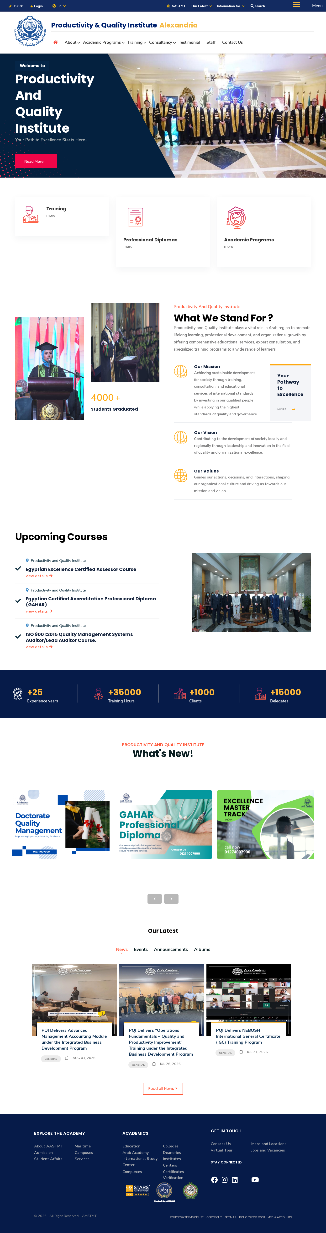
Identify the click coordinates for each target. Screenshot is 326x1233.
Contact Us (232, 42)
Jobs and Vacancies (268, 1150)
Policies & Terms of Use (187, 1217)
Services (82, 1159)
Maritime (83, 1146)
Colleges (171, 1146)
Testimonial (189, 42)
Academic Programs (102, 42)
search (259, 6)
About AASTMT (48, 1146)
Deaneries (172, 1152)
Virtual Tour (221, 1150)
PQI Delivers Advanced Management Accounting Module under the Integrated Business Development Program (74, 1039)
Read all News (161, 1088)
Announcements (171, 950)
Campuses (84, 1152)
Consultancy (160, 42)
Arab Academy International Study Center (140, 1159)
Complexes (132, 1171)
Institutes (172, 1159)
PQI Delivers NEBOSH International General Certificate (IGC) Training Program (248, 1036)
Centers (170, 1165)
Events (141, 950)
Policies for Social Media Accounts (265, 1217)
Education (131, 1146)
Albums (202, 950)
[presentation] (154, 899)
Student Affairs (48, 1159)
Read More (33, 161)
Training (134, 42)
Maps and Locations (268, 1143)
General (51, 1059)
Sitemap (230, 1217)
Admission (43, 1152)
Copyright (214, 1217)
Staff (211, 42)
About (70, 42)
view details (37, 576)
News (122, 950)
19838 (18, 6)
